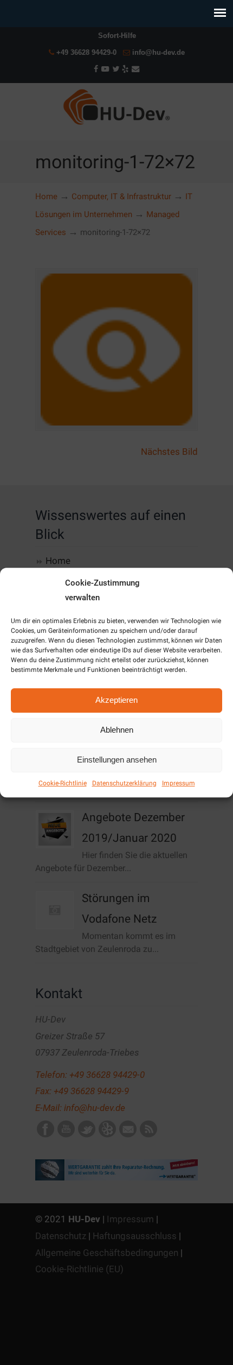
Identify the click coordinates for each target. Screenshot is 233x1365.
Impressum (178, 783)
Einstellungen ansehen (117, 759)
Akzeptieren (116, 699)
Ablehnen (116, 729)
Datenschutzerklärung (124, 783)
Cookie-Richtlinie (62, 783)
